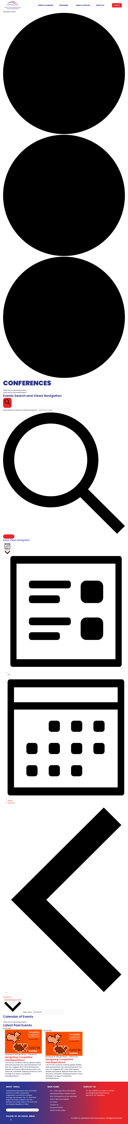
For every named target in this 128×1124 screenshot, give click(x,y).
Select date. (27, 1012)
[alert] (64, 390)
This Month (7, 997)
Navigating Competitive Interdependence (19, 1059)
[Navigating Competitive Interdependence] (23, 1041)
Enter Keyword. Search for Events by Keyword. (20, 410)
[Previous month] (66, 993)
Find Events (9, 536)
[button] (117, 5)
